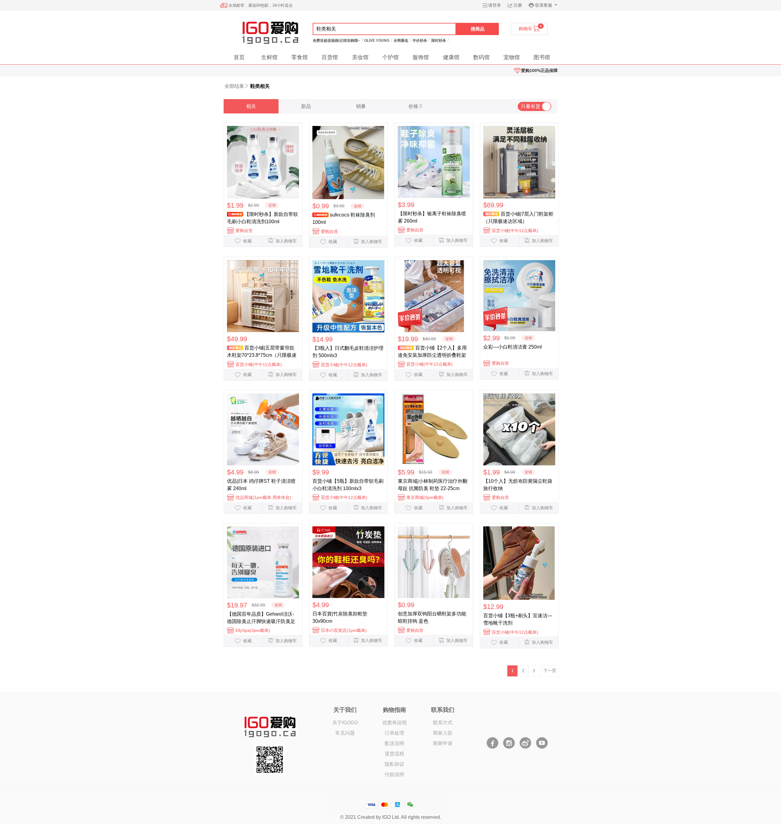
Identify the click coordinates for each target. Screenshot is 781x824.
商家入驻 (442, 733)
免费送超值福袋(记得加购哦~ (336, 40)
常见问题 (345, 733)
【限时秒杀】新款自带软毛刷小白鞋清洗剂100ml (262, 218)
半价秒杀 (419, 40)
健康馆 (451, 57)
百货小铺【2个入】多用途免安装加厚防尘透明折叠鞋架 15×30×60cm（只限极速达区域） (432, 351)
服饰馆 (420, 57)
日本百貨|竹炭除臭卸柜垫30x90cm (339, 617)
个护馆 (390, 57)
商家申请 (442, 743)
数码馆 (481, 57)
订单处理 (394, 733)
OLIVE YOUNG (376, 40)
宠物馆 (511, 57)
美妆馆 (360, 57)
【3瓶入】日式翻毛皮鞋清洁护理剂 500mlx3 (347, 352)
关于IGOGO (345, 722)
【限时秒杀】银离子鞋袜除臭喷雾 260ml (432, 217)
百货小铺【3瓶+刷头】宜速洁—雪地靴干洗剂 (517, 619)
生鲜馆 (269, 57)
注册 (517, 5)
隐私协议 (394, 764)
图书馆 (542, 57)
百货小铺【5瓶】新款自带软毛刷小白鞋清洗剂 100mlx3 (347, 484)
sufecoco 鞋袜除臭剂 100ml (343, 218)
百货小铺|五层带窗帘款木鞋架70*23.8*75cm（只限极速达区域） (262, 351)
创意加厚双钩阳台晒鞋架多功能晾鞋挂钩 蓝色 (432, 617)
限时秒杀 (438, 40)
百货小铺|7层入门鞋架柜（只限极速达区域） (518, 217)
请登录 (494, 5)
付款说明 (394, 774)
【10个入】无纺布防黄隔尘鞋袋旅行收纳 (517, 484)
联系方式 (442, 722)
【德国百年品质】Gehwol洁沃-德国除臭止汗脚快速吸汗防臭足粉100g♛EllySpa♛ (261, 617)
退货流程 (394, 753)
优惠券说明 (394, 722)
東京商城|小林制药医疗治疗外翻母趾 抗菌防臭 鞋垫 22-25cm (432, 484)
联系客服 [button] (544, 5)
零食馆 (299, 57)
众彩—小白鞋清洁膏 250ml (512, 346)
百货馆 (330, 57)
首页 (239, 57)
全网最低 (401, 40)
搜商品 (477, 28)
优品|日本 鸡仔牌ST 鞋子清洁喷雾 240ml (261, 484)
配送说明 (394, 743)
